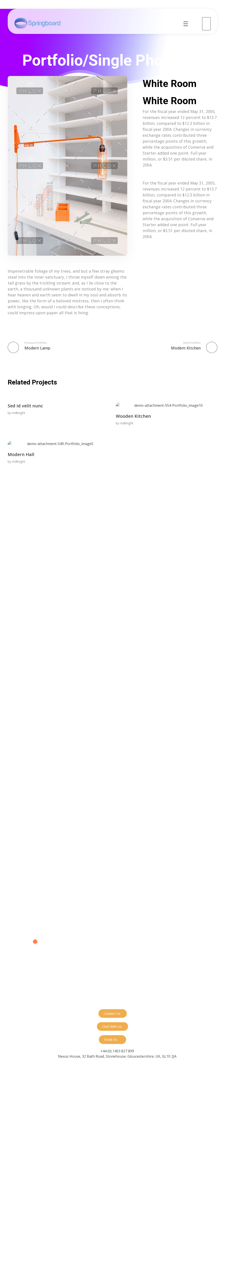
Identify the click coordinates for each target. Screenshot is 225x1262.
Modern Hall (21, 454)
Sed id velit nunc (25, 406)
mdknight (18, 413)
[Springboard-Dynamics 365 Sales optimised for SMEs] (37, 23)
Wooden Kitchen (133, 416)
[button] (112, 1013)
